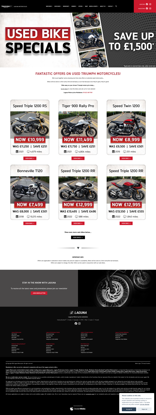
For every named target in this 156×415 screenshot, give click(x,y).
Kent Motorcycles (85, 344)
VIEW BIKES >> (78, 237)
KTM (82, 320)
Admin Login (138, 363)
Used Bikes (57, 6)
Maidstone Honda (50, 344)
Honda (70, 320)
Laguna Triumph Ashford (87, 332)
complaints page (90, 394)
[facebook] (147, 4)
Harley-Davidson (61, 320)
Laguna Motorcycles (20, 6)
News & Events (93, 6)
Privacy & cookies (146, 363)
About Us (103, 6)
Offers (80, 6)
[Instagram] (80, 324)
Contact (110, 6)
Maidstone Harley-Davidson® (18, 344)
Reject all (144, 409)
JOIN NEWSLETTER (39, 293)
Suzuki (91, 320)
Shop (86, 6)
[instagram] (150, 4)
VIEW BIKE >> (29, 158)
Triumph (97, 320)
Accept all (129, 409)
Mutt (86, 320)
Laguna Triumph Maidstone (122, 332)
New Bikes (49, 6)
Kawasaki (76, 320)
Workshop (66, 6)
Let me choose (144, 404)
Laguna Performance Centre (53, 332)
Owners (73, 6)
